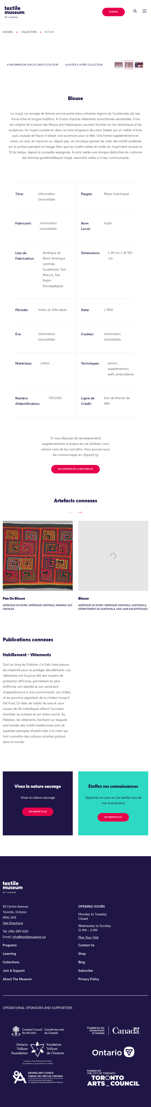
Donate (113, 12)
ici (96, 455)
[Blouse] (113, 556)
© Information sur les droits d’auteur (32, 65)
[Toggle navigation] (135, 11)
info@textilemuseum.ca (29, 937)
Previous (71, 512)
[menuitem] (38, 947)
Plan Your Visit (88, 937)
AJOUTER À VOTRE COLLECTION (84, 65)
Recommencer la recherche (75, 469)
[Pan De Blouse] (38, 556)
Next (80, 512)
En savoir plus (38, 812)
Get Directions (13, 923)
